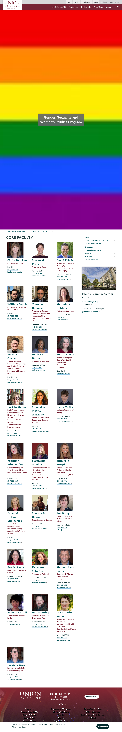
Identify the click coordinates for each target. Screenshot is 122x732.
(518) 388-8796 (62, 481)
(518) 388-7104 (37, 273)
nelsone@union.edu (14, 542)
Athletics (104, 2)
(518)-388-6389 (37, 327)
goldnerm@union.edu (64, 320)
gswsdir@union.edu (90, 311)
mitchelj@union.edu (14, 483)
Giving (117, 2)
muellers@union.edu (39, 488)
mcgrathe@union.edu (64, 421)
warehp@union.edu (14, 679)
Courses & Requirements (93, 243)
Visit (68, 2)
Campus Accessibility (29, 712)
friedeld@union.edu (63, 279)
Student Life (86, 7)
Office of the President (92, 709)
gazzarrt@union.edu (39, 329)
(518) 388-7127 (62, 419)
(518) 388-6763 (37, 486)
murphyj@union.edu (63, 483)
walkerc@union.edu (63, 640)
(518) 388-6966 (12, 579)
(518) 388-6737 (37, 526)
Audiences (86, 2)
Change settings (19, 727)
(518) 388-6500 (12, 316)
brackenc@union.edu (14, 272)
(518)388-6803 (37, 429)
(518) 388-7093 (62, 585)
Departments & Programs (61, 709)
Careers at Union (29, 721)
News (111, 2)
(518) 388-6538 (62, 638)
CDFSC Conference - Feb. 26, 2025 (96, 240)
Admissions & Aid (58, 7)
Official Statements (91, 260)
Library (61, 718)
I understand (103, 727)
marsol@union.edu (13, 436)
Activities (88, 253)
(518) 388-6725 (62, 317)
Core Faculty (46, 231)
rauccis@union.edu (13, 581)
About (108, 7)
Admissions (29, 709)
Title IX (92, 718)
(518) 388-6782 (12, 380)
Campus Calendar (29, 715)
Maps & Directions (61, 721)
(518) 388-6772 (37, 580)
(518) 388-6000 (61, 697)
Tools (96, 2)
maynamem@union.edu (40, 431)
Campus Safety (29, 718)
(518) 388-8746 (12, 270)
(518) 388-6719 (62, 527)
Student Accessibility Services (92, 715)
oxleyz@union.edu (63, 530)
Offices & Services (92, 712)
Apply (77, 2)
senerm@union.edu (63, 587)
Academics (73, 7)
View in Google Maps (90, 301)
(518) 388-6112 (65, 699)
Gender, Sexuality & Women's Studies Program (22, 231)
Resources (88, 257)
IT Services (61, 715)
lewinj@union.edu (63, 373)
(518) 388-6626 (12, 433)
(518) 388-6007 (12, 677)
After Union (98, 7)
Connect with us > (91, 696)
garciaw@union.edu (14, 318)
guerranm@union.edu (14, 382)
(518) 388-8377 (12, 540)
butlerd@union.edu (38, 370)
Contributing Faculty (94, 250)
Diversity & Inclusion (61, 712)
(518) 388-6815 (12, 481)
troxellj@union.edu (13, 624)
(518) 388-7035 (37, 624)
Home (87, 237)
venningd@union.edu (39, 627)
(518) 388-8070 (37, 367)
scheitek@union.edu (39, 583)
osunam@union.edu (39, 529)
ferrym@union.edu (38, 276)
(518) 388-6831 (62, 277)
